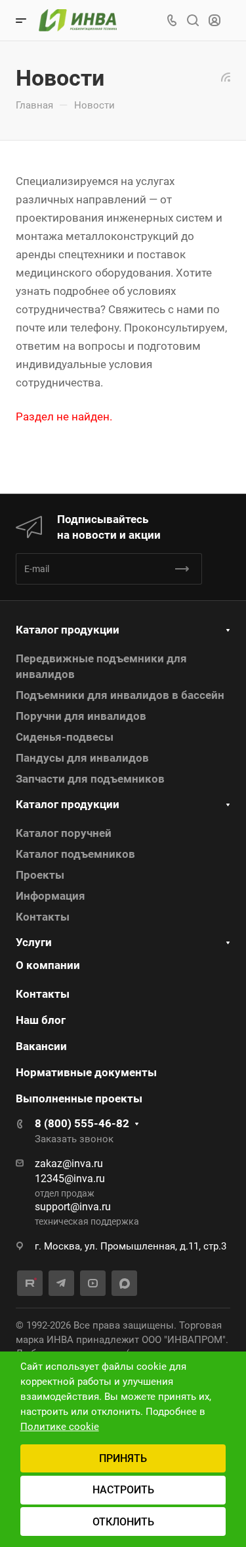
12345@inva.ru (70, 1178)
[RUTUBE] (30, 1283)
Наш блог (41, 1020)
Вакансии (41, 1046)
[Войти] (214, 20)
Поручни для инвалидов (81, 715)
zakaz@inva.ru (69, 1163)
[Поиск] (192, 20)
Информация (50, 895)
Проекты (40, 874)
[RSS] (225, 75)
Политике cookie (59, 1427)
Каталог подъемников (75, 853)
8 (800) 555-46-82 (82, 1123)
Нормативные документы (86, 1072)
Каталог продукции (67, 629)
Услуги (34, 942)
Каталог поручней (64, 833)
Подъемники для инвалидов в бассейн (120, 695)
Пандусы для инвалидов (82, 757)
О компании (48, 965)
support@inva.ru (73, 1206)
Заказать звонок (74, 1139)
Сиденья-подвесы (64, 736)
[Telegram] (61, 1283)
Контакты (43, 916)
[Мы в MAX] (124, 1283)
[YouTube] (93, 1283)
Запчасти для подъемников (90, 778)
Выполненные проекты (79, 1098)
